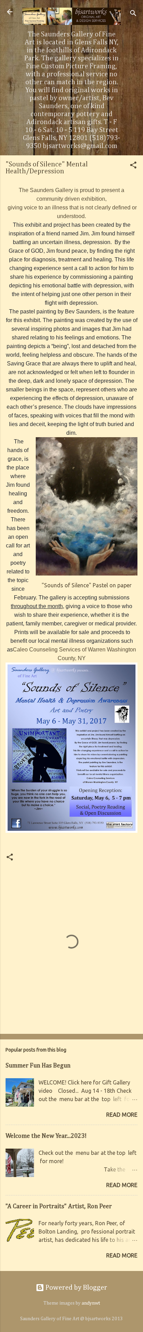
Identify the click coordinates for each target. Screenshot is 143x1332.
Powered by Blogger (75, 1287)
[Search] (133, 14)
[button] (133, 166)
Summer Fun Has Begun (38, 1066)
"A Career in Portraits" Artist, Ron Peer (59, 1206)
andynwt (91, 1303)
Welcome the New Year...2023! (46, 1136)
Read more (121, 1115)
